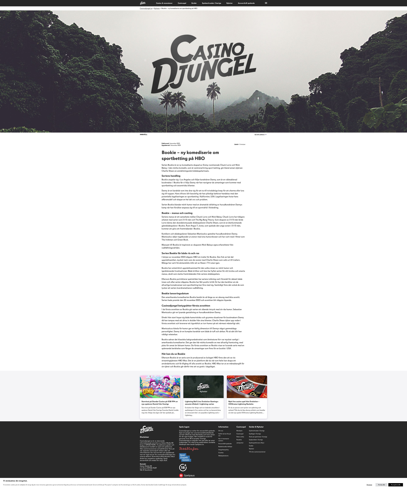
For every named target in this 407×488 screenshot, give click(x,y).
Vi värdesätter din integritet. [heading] (15, 481)
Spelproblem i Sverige (256, 440)
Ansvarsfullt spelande (246, 3)
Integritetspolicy (223, 450)
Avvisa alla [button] (381, 485)
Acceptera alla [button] (395, 485)
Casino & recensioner (164, 3)
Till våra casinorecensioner (257, 452)
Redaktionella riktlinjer (225, 446)
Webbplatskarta (223, 456)
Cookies (221, 453)
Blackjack (239, 431)
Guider (194, 3)
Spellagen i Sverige (255, 434)
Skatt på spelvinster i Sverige (258, 437)
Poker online (240, 437)
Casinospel (182, 3)
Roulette (239, 440)
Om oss (220, 431)
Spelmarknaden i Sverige (211, 3)
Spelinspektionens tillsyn (256, 443)
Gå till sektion (260, 134)
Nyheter (229, 3)
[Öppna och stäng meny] (266, 3)
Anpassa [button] (369, 485)
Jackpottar (239, 443)
